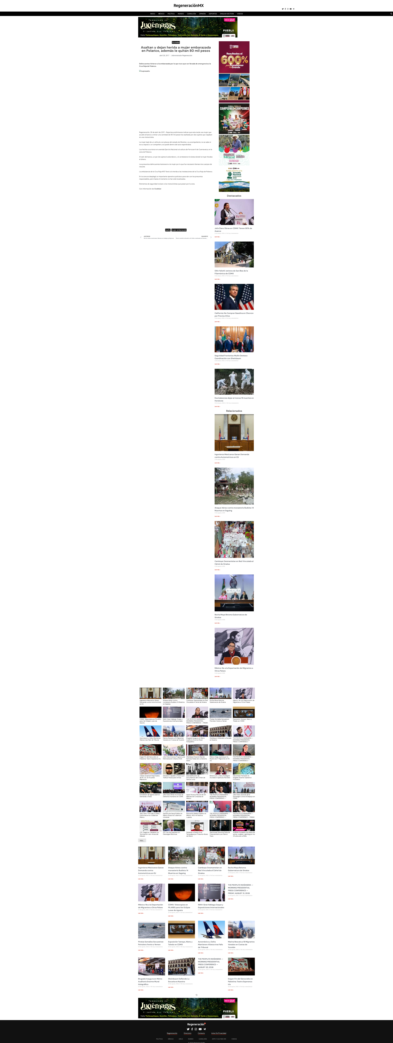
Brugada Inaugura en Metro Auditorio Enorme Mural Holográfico (195, 739)
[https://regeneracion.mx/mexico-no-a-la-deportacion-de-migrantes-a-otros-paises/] (243, 695)
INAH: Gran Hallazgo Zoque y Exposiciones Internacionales (172, 720)
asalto (167, 230)
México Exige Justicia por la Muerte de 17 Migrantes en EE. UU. (220, 758)
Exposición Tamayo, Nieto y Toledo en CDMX (242, 720)
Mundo (181, 14)
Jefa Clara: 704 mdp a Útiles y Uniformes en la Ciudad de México (150, 815)
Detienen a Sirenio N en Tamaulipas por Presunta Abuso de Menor (197, 834)
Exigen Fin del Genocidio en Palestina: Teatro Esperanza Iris (150, 758)
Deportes (213, 14)
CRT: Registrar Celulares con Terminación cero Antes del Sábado (149, 834)
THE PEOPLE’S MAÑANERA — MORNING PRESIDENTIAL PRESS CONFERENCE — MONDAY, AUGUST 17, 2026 (220, 815)
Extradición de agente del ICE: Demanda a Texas (150, 796)
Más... (142, 841)
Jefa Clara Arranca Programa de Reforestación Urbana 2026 (174, 758)
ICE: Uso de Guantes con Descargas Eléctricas (171, 833)
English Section (227, 14)
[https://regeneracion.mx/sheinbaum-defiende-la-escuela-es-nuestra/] (220, 732)
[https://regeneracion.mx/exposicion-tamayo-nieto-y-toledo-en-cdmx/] (243, 714)
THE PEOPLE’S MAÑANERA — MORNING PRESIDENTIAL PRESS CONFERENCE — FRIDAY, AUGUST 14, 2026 (244, 815)
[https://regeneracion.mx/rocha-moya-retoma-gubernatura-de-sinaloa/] (220, 695)
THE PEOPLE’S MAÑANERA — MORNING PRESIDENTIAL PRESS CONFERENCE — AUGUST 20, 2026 (243, 739)
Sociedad (176, 42)
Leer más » (217, 237)
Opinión (202, 14)
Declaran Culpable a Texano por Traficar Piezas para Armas (174, 777)
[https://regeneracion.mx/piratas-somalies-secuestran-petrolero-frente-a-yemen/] (220, 714)
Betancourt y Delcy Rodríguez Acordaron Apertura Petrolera (220, 777)
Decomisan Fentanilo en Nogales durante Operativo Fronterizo (242, 777)
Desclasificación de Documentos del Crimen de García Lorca (195, 777)
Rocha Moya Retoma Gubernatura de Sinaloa (218, 701)
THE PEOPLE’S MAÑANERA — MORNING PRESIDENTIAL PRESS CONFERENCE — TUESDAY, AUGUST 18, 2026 (220, 796)
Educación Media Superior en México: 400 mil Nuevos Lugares (196, 815)
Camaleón (191, 14)
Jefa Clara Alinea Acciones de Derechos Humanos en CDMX (173, 796)
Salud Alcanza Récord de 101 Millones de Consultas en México (196, 796)
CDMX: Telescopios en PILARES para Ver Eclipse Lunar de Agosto (150, 720)
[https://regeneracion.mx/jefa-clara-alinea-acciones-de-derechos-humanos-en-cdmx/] (173, 789)
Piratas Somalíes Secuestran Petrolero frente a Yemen (219, 720)
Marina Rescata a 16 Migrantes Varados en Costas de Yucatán (173, 739)
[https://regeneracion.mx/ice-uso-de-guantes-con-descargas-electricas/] (173, 827)
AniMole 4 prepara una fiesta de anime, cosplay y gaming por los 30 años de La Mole (244, 834)
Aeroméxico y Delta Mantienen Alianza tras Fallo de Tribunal (150, 739)
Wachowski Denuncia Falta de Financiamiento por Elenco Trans (220, 834)
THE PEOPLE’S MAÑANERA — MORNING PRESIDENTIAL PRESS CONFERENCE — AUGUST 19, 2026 (243, 758)
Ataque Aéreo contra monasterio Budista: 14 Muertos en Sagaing (174, 702)
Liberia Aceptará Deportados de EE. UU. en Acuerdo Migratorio (150, 777)
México (161, 14)
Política (171, 14)
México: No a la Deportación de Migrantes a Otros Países (243, 701)
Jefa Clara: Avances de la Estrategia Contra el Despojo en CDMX (244, 796)
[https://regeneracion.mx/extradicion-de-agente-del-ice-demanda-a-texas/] (149, 789)
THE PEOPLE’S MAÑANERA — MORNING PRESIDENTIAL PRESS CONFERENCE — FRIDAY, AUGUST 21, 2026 (197, 720)
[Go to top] (389, 1039)
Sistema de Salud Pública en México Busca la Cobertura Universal (172, 815)
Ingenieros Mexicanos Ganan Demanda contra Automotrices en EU (150, 702)
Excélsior (157, 189)
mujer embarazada (179, 230)
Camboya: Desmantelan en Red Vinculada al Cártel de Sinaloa (197, 701)
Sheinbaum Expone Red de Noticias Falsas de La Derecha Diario (196, 758)
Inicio (152, 14)
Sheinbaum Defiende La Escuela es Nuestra (220, 739)
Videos (240, 14)
